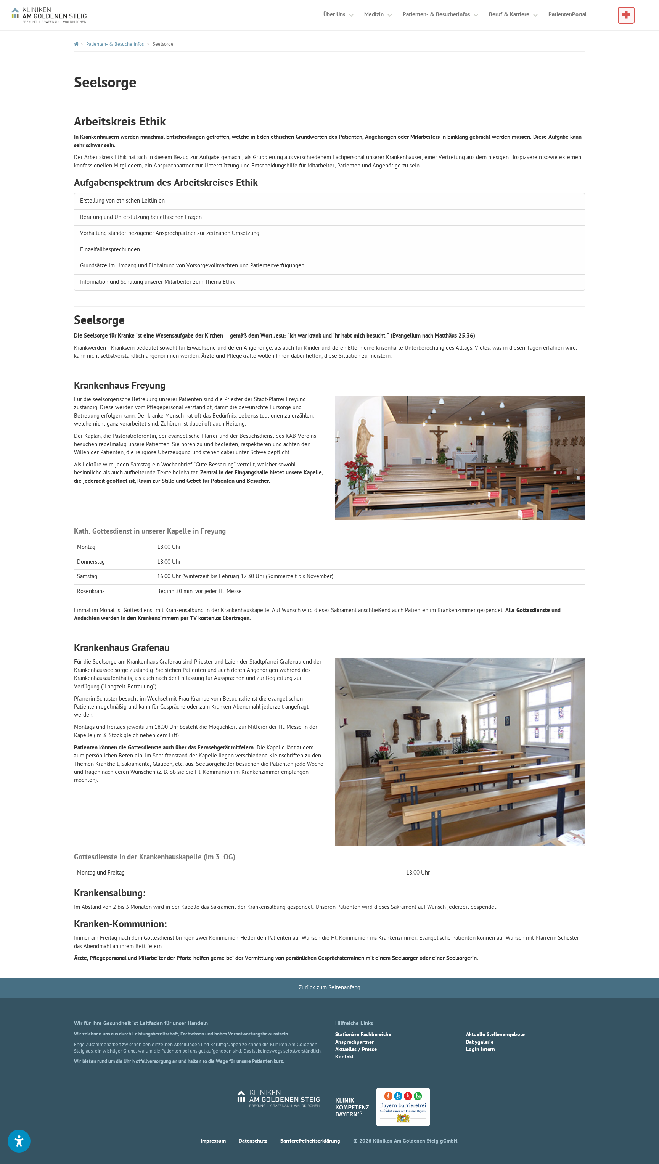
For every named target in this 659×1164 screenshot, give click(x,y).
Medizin (374, 15)
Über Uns (334, 15)
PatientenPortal (567, 15)
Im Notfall (627, 11)
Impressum (213, 1141)
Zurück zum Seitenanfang (329, 988)
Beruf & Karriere (509, 15)
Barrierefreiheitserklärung (310, 1141)
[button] (19, 1141)
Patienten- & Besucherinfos (436, 15)
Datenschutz (253, 1141)
